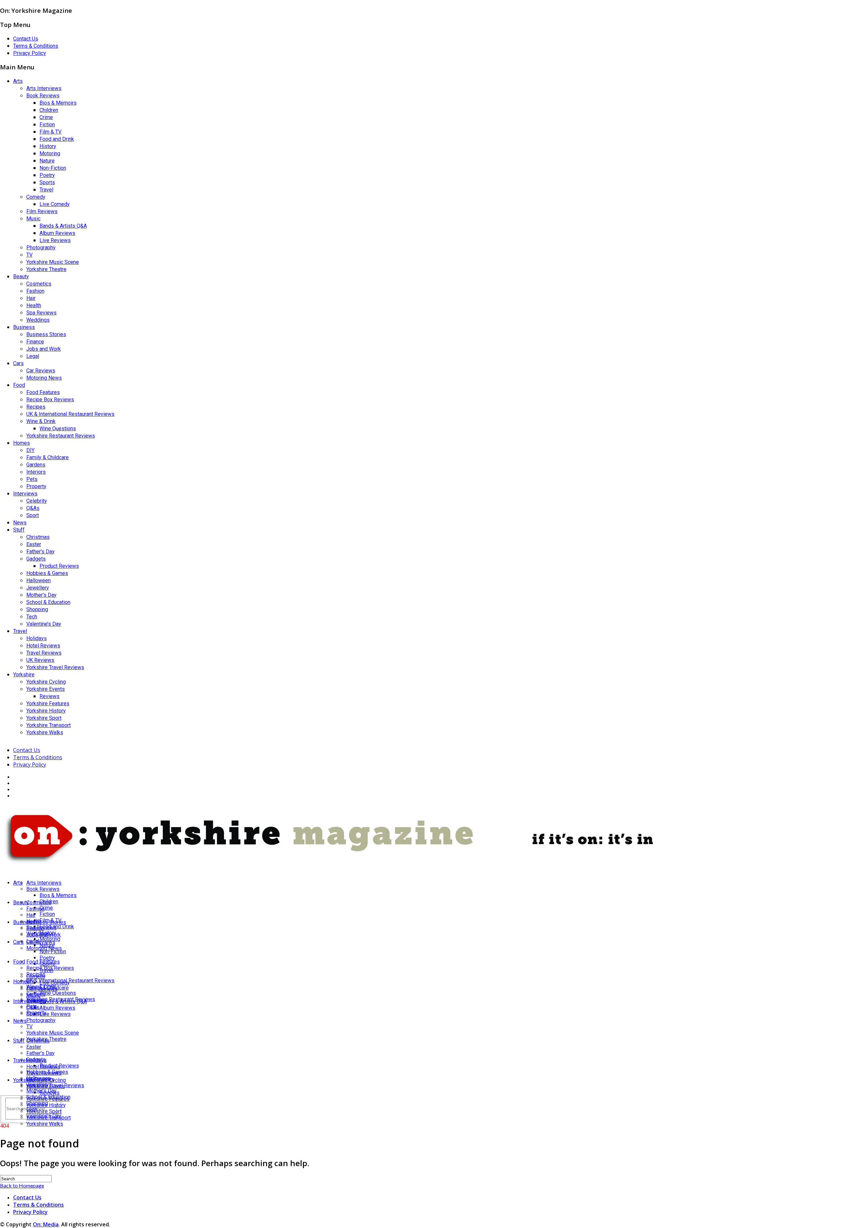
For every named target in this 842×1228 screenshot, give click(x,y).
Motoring (49, 153)
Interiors (36, 472)
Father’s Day (40, 551)
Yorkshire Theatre (46, 269)
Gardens (35, 465)
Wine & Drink (41, 421)
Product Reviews (59, 566)
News (20, 522)
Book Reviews (43, 95)
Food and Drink (56, 139)
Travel (46, 190)
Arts (18, 81)
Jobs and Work (43, 349)
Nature (47, 161)
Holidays (36, 638)
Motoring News (44, 378)
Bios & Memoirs (58, 103)
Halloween (38, 580)
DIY (30, 450)
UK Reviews (40, 660)
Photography (41, 247)
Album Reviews (57, 233)
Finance (35, 341)
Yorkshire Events (45, 689)
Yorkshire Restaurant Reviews (60, 436)
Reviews (49, 696)
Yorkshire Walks (44, 732)
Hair (31, 298)
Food (19, 385)
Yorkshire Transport (48, 725)
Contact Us (25, 39)
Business (24, 327)
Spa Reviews (41, 313)
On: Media (46, 1224)
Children (48, 110)
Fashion (35, 291)
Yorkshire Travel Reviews (55, 667)
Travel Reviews (44, 653)
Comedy (35, 197)
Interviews (25, 493)
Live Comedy (54, 204)
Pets (31, 479)
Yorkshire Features (47, 703)
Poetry (47, 175)
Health (33, 305)
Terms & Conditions (35, 46)
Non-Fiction (52, 168)
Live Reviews (55, 240)
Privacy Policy (29, 53)
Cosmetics (38, 284)
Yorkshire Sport (44, 718)
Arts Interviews (44, 88)
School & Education (48, 602)
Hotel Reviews (43, 645)
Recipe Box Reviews (50, 399)
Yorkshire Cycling (46, 682)
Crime (46, 117)
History (47, 146)
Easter (33, 544)
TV (29, 255)
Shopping (37, 609)
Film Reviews (42, 211)
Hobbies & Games (47, 573)
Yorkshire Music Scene (52, 262)
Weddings (38, 320)
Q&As (32, 508)
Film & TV (50, 132)
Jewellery (37, 588)
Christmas (38, 537)
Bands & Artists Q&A (63, 226)
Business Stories (46, 334)
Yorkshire (24, 674)
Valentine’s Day (43, 624)
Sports (47, 182)
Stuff (19, 530)
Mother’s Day (41, 595)
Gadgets (36, 559)
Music (33, 218)
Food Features (43, 392)
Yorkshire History (46, 711)
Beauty (21, 276)
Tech (31, 617)
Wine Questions (57, 428)
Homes (21, 443)
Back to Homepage (22, 1185)
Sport (32, 515)
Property (36, 486)
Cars (18, 363)
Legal (32, 356)
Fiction (47, 124)
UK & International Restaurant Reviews (70, 414)
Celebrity (36, 501)
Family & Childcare (47, 457)
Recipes (35, 407)
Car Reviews (40, 370)
